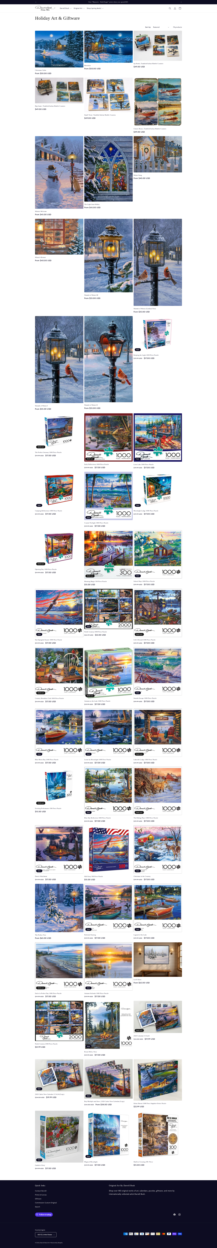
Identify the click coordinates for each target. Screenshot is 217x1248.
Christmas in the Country (142, 876)
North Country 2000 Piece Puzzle (95, 632)
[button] (65, 8)
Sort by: (148, 27)
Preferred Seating (90, 935)
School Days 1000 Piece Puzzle (144, 581)
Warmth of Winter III (91, 295)
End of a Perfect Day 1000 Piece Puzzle (48, 993)
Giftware (38, 1199)
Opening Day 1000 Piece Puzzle (46, 569)
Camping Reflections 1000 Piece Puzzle (48, 511)
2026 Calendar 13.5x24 (142, 1036)
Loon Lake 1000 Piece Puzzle (144, 464)
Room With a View (90, 1052)
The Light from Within (92, 204)
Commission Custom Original (46, 1203)
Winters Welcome (41, 211)
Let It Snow (137, 979)
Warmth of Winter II (91, 405)
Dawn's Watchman (41, 876)
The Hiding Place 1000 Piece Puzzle (146, 818)
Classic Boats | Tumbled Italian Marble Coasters (150, 129)
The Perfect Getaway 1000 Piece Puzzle (48, 452)
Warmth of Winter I (41, 406)
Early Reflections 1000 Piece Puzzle (96, 464)
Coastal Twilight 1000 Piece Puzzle (96, 523)
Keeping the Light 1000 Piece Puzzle (146, 355)
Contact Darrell (41, 1191)
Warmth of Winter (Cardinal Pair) (145, 309)
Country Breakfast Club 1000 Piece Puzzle (49, 698)
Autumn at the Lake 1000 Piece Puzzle (97, 701)
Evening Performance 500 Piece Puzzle (48, 808)
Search (37, 1207)
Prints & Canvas (41, 1195)
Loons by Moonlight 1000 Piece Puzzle (97, 759)
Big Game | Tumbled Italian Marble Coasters (50, 106)
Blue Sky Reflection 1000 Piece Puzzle (97, 818)
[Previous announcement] (35, 2)
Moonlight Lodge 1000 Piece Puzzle (146, 511)
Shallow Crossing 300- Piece (143, 1162)
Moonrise (87, 65)
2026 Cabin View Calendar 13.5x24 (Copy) (49, 1094)
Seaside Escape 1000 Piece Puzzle (145, 698)
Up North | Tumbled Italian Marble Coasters (148, 63)
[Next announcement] (181, 2)
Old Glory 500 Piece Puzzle (93, 876)
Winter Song (138, 175)
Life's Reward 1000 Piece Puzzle (145, 640)
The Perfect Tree (40, 935)
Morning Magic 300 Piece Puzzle (95, 581)
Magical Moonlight (91, 1162)
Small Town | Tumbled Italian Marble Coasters (100, 115)
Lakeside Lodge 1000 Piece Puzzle (145, 759)
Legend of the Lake (140, 935)
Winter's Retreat (40, 257)
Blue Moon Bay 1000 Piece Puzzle (47, 759)
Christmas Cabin (40, 70)
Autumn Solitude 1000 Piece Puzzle (96, 993)
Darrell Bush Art (45, 1243)
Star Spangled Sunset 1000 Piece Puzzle (48, 640)
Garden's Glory (40, 1165)
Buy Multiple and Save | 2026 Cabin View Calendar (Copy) (104, 1101)
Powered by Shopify (57, 1243)
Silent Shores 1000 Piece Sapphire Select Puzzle (150, 1103)
